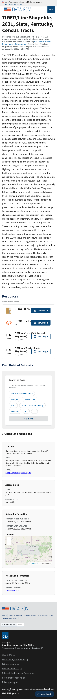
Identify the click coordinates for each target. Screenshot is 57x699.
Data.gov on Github (10, 618)
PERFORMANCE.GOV (45, 616)
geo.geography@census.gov (18, 472)
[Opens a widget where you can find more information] (44, 694)
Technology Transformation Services (21, 648)
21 (34, 411)
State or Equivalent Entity (32, 405)
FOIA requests (9, 664)
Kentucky (15, 411)
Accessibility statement (13, 659)
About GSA (7, 655)
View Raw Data (12, 590)
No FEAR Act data (10, 668)
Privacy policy (9, 682)
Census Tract (29, 399)
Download (43, 310)
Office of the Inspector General (17, 673)
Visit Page (43, 336)
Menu (51, 9)
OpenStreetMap (36, 563)
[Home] (17, 9)
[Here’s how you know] (28, 3)
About (4, 616)
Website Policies (30, 616)
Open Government (15, 616)
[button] (9, 539)
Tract (13, 405)
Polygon (14, 399)
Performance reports (12, 677)
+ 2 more (28, 418)
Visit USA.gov (9, 693)
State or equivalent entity (22, 393)
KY (26, 411)
